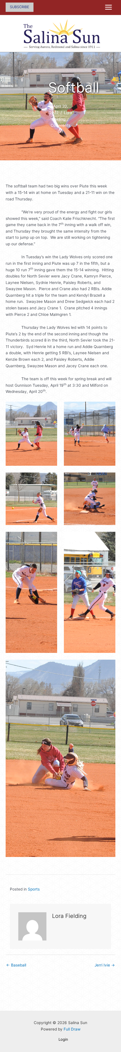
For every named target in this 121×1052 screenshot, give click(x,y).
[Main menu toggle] (109, 7)
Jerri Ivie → (105, 965)
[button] (19, 7)
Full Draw (72, 1029)
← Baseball (16, 965)
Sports (34, 889)
